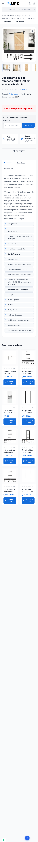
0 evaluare (23, 89)
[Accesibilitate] (27, 838)
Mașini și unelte (22, 15)
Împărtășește (20, 151)
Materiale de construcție (10, 18)
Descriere (8, 163)
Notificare (28, 125)
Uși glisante (31, 18)
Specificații (21, 163)
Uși (23, 18)
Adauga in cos (11, 382)
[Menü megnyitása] (3, 3)
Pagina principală (8, 15)
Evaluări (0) (8, 168)
